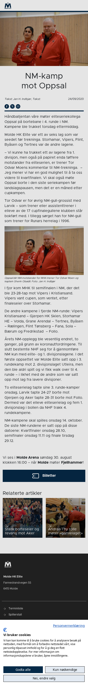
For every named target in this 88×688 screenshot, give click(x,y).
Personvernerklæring (69, 625)
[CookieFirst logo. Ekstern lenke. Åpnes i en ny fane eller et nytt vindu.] (5, 630)
